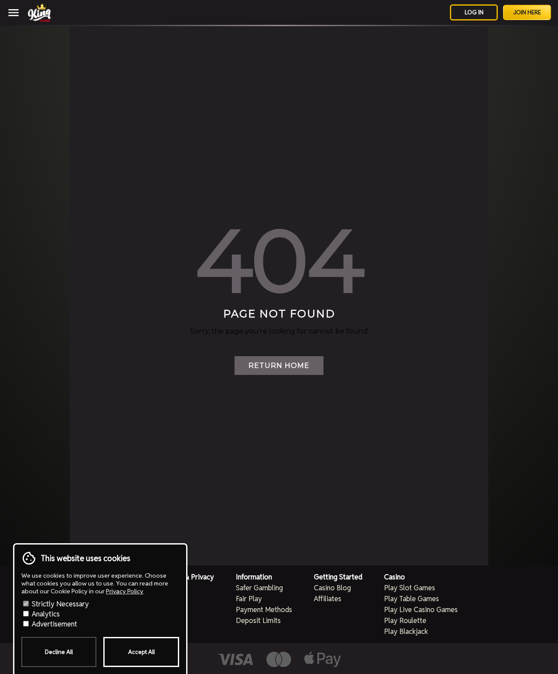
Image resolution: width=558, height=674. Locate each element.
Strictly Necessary (59, 604)
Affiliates (327, 598)
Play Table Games (411, 598)
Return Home (279, 365)
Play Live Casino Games (421, 609)
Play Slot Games (409, 587)
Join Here (527, 12)
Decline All (59, 652)
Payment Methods (264, 609)
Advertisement (53, 624)
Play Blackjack (406, 631)
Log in (474, 12)
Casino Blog (332, 587)
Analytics (45, 614)
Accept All (141, 652)
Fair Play (249, 598)
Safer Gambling (259, 587)
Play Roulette (405, 620)
